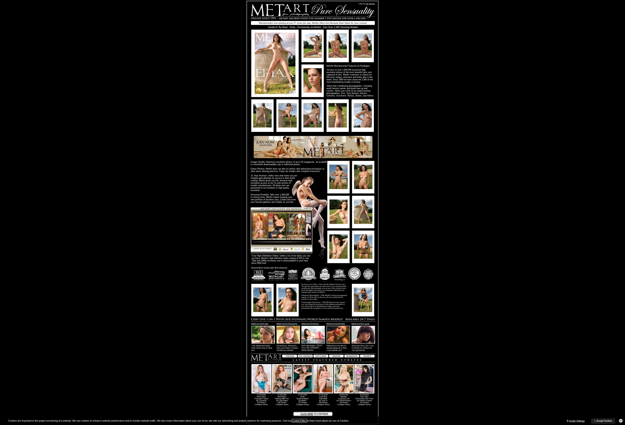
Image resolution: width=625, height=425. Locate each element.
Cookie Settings (577, 421)
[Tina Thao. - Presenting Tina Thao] (364, 393)
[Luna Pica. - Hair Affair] (323, 393)
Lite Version (370, 4)
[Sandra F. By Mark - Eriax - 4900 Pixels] (275, 93)
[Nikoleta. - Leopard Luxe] (344, 393)
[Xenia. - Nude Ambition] (303, 393)
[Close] (621, 421)
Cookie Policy (299, 420)
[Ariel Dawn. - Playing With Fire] (282, 393)
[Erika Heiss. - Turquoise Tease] (261, 393)
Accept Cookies (604, 421)
